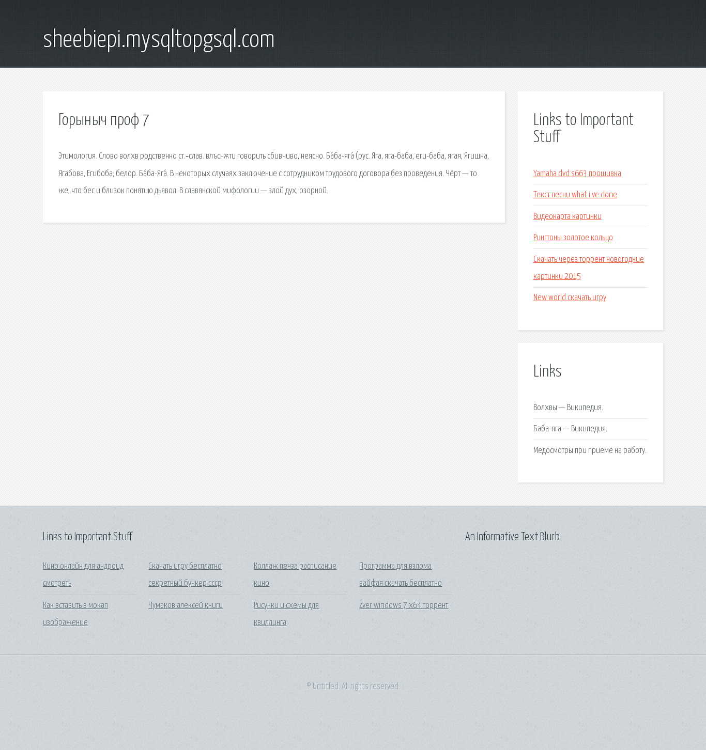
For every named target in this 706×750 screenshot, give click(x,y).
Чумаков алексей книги (185, 605)
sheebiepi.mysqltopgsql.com (159, 40)
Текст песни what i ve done (575, 195)
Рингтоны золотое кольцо (573, 237)
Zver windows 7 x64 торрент (403, 605)
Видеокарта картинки (567, 216)
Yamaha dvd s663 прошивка (577, 173)
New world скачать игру (569, 297)
